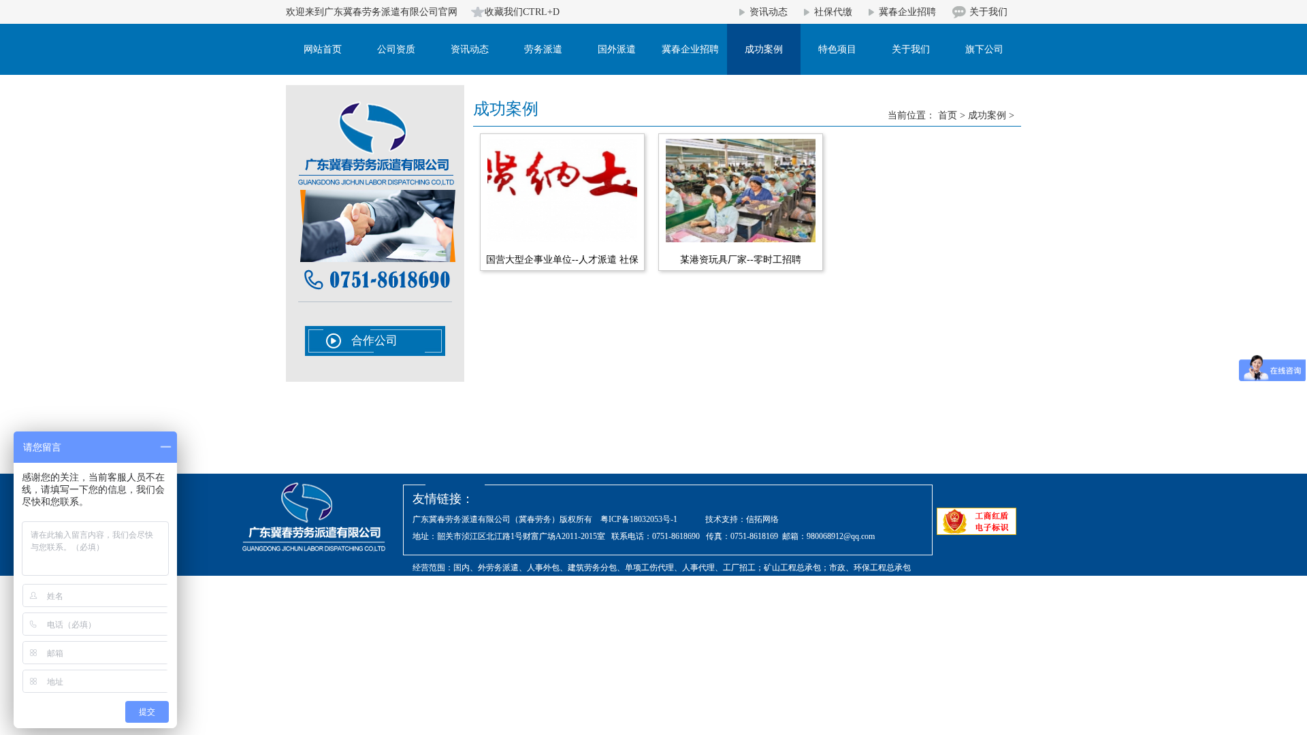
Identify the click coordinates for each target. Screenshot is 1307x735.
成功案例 (764, 49)
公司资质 (396, 49)
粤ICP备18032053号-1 (638, 519)
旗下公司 (984, 49)
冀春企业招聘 (907, 12)
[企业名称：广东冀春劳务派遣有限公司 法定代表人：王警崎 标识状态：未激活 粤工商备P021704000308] (976, 523)
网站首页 (323, 49)
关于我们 (988, 12)
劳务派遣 (543, 49)
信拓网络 (762, 519)
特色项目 (837, 49)
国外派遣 (617, 49)
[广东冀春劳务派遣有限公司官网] (376, 184)
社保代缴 (833, 12)
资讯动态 (768, 12)
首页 (947, 115)
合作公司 (374, 340)
